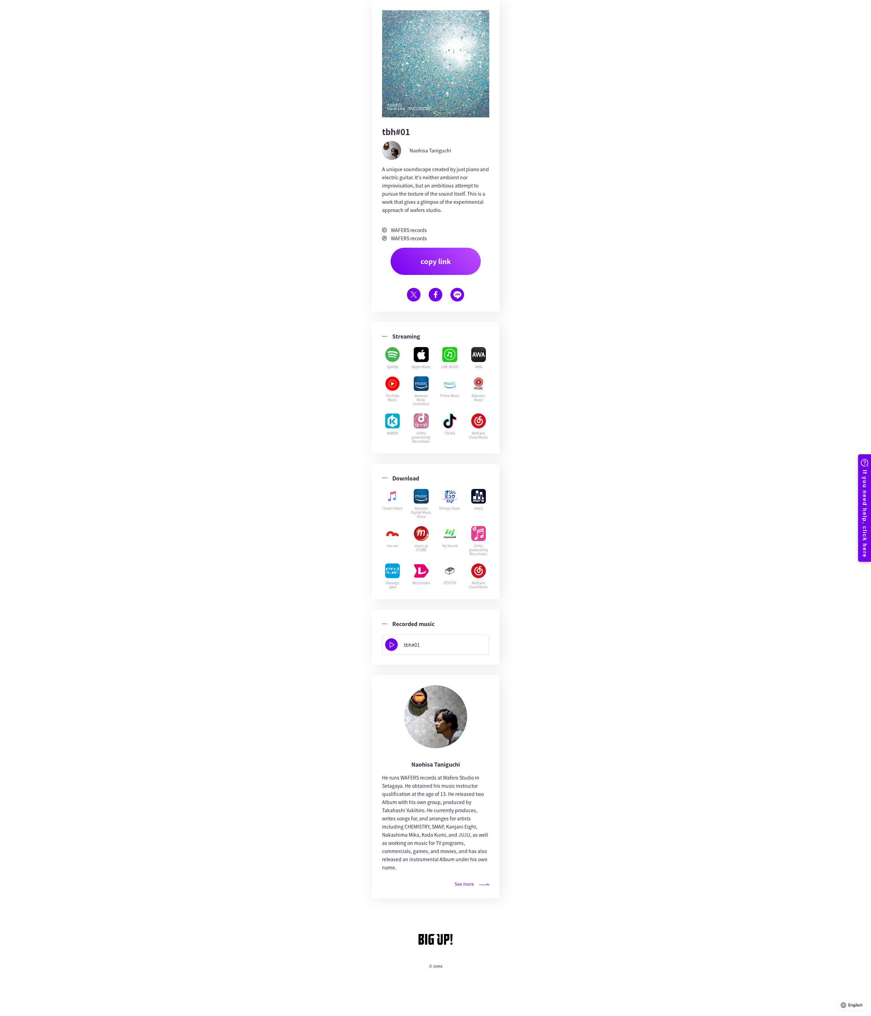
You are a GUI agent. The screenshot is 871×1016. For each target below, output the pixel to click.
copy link (436, 261)
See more (464, 884)
